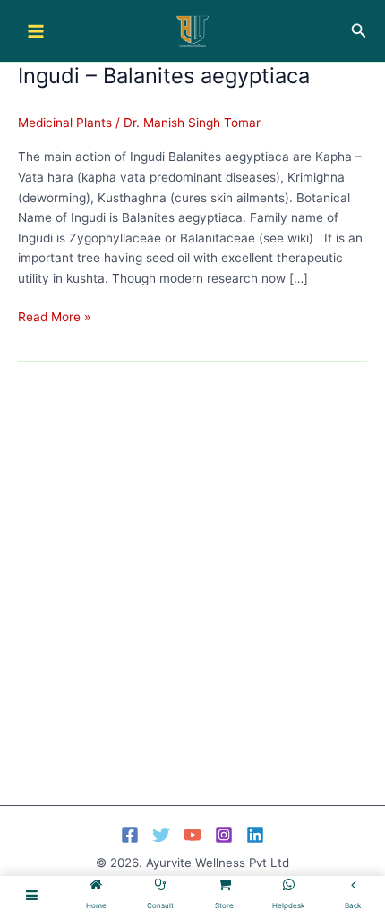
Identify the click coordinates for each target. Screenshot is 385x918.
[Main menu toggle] (35, 30)
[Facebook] (130, 835)
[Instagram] (224, 835)
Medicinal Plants (65, 122)
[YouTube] (192, 835)
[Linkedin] (255, 835)
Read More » (54, 318)
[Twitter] (161, 835)
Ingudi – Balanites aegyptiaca (164, 76)
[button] (359, 31)
